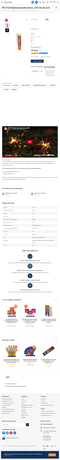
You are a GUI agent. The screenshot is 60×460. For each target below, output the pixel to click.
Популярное (5, 396)
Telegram (32, 2)
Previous (54, 300)
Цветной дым (6, 413)
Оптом (43, 408)
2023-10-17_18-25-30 (40, 193)
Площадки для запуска (47, 405)
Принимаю (52, 455)
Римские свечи (6, 405)
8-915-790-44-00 (47, 424)
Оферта (23, 417)
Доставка (43, 399)
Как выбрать (44, 403)
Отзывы (23, 409)
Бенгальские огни (7, 399)
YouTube (11, 432)
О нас (22, 399)
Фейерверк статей (26, 407)
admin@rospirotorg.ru (49, 427)
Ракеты (4, 407)
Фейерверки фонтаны (8, 411)
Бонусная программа (27, 405)
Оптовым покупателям (47, 411)
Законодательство (46, 415)
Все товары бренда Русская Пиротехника (15, 386)
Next (56, 300)
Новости (23, 401)
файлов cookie (8, 455)
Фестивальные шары (8, 409)
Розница (43, 396)
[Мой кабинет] (43, 2)
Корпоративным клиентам (48, 413)
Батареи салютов (7, 401)
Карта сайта (24, 415)
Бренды (23, 411)
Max (36, 2)
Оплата (43, 401)
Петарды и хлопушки (8, 403)
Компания (24, 396)
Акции (23, 403)
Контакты (24, 413)
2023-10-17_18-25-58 (11, 193)
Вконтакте (3, 432)
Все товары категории (11, 383)
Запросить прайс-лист (12, 438)
